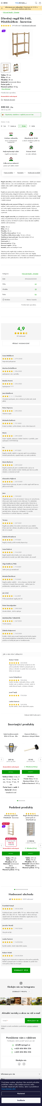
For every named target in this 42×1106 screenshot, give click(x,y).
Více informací (5, 89)
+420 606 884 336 (22, 1048)
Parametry (20, 173)
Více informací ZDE (8, 1089)
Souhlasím (21, 1100)
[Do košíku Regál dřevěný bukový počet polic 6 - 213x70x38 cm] (31, 853)
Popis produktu (8, 173)
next (40, 759)
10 (26, 889)
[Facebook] (19, 1064)
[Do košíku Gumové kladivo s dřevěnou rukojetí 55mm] (31, 772)
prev (1, 759)
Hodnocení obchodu (21, 894)
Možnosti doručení (9, 100)
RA (36, 294)
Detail (11, 772)
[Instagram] (24, 1064)
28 (36, 289)
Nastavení (21, 1093)
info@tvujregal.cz (22, 1045)
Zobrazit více (21, 970)
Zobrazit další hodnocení (32, 715)
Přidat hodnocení (21, 343)
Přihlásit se (33, 1021)
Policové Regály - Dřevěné (30, 274)
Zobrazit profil (19, 992)
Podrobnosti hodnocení (29, 26)
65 (36, 284)
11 (27, 889)
